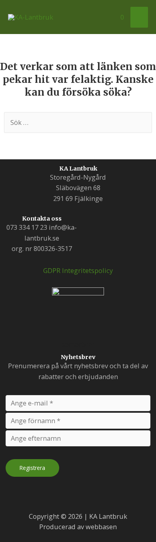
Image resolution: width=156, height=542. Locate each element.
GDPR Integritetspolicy (78, 270)
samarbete (78, 344)
